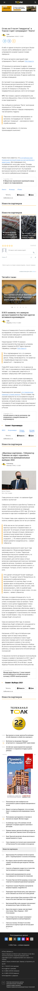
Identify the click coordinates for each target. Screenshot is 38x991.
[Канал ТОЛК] (31, 194)
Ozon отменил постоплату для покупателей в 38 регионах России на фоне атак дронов (20, 843)
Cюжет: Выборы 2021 (14, 683)
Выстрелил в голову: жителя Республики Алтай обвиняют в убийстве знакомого (19, 297)
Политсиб (9, 465)
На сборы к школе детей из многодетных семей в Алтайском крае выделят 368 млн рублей (20, 862)
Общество (9, 322)
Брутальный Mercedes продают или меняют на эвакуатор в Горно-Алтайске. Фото (20, 904)
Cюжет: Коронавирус (14, 425)
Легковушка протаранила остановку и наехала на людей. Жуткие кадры (19, 818)
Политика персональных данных (15, 982)
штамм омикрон (32, 431)
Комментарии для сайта (27, 271)
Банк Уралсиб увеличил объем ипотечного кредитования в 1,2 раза (20, 837)
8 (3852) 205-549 (8, 973)
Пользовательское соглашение (14, 983)
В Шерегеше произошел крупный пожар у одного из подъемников (18, 182)
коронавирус (12, 430)
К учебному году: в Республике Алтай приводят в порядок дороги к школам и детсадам (19, 824)
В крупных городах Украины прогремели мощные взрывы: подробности (19, 886)
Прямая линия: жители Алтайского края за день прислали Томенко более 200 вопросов (20, 831)
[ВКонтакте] (9, 40)
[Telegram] (4, 40)
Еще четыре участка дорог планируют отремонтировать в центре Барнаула (18, 918)
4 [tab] (20, 307)
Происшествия (10, 36)
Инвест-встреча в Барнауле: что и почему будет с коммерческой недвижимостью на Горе (20, 811)
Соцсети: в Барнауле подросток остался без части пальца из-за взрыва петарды (20, 869)
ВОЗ (3, 430)
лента (4, 189)
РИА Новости (29, 61)
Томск (20, 189)
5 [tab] (23, 307)
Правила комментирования (13, 985)
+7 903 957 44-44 (8, 966)
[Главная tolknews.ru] (19, 2)
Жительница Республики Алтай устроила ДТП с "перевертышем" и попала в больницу (21, 855)
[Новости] (20, 194)
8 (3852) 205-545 (8, 971)
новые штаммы (22, 431)
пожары (12, 189)
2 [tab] (15, 307)
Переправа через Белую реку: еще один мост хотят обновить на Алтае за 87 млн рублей (21, 892)
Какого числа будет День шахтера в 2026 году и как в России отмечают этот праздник (21, 898)
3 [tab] (18, 307)
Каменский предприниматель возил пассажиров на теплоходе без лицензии (19, 875)
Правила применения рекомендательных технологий (20, 987)
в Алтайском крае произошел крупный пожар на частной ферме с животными (18, 160)
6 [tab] (26, 307)
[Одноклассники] (13, 40)
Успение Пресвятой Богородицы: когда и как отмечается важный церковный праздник (21, 881)
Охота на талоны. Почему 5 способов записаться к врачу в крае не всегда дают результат (20, 924)
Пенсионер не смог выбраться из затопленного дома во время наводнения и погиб (20, 803)
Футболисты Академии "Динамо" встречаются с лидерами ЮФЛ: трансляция (20, 742)
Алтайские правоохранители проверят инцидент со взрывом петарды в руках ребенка (19, 748)
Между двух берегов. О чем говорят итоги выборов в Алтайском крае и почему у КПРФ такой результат (16, 674)
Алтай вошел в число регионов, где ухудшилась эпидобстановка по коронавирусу (16, 417)
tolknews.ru (9, 951)
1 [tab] (12, 307)
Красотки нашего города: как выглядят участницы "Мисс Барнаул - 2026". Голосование (19, 911)
